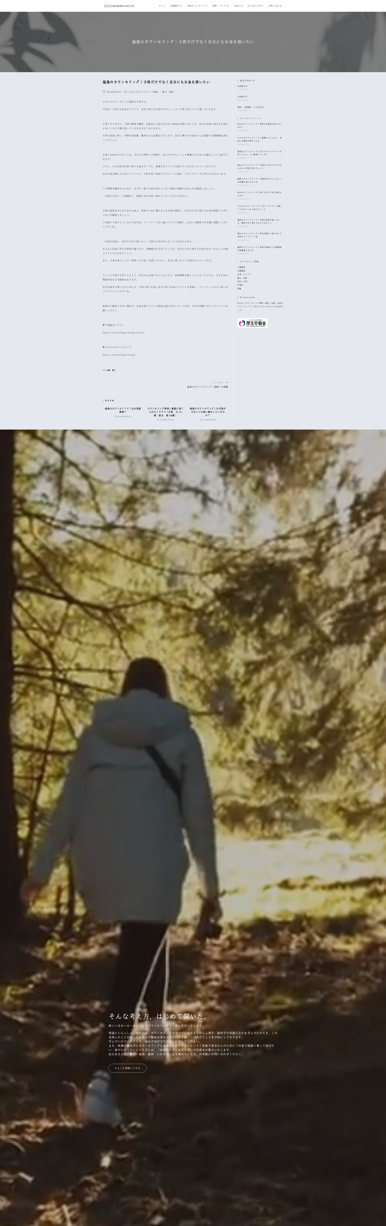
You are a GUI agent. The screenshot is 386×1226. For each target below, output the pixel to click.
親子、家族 (167, 92)
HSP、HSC (242, 282)
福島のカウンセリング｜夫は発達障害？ (123, 410)
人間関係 (241, 267)
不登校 (240, 285)
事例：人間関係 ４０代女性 (250, 107)
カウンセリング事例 (254, 303)
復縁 (239, 289)
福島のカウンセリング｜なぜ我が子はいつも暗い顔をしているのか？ (208, 412)
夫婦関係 (241, 271)
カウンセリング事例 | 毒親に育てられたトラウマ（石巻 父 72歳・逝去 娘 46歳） (165, 412)
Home (240, 303)
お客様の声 (242, 86)
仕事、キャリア (244, 274)
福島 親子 (111, 370)
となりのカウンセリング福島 (143, 92)
